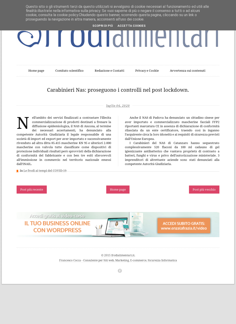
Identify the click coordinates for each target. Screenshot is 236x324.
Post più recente (31, 189)
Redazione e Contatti (109, 70)
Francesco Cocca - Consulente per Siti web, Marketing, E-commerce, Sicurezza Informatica (118, 260)
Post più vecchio (204, 189)
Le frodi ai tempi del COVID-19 (45, 170)
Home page (36, 70)
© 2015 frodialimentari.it (117, 255)
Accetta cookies (132, 25)
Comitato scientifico (69, 70)
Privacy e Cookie (147, 70)
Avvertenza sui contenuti (187, 70)
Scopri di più (102, 25)
